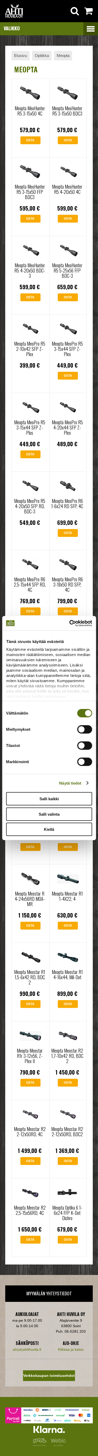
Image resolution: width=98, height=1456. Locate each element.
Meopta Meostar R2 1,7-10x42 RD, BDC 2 (67, 1055)
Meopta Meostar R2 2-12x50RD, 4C (30, 1132)
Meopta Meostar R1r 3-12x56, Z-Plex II (30, 1055)
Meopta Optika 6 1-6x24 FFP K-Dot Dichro (67, 1212)
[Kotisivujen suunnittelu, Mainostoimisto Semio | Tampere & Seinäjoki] (41, 1445)
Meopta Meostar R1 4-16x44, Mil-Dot (67, 974)
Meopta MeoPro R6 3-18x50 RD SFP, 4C (67, 584)
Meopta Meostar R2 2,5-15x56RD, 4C (30, 1210)
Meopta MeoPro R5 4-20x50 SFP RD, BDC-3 (29, 506)
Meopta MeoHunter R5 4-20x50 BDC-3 (29, 270)
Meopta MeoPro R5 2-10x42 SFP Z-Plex (29, 348)
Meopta (63, 55)
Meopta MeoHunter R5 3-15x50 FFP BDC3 (30, 191)
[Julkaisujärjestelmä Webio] (57, 1445)
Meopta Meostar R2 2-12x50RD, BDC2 (67, 1132)
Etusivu (20, 55)
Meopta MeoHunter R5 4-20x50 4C (67, 189)
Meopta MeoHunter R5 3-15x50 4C (30, 111)
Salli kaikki (49, 799)
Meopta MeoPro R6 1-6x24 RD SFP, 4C (67, 503)
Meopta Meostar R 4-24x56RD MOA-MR (30, 898)
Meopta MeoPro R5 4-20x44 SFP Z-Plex (67, 427)
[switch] (84, 729)
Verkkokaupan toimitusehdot (49, 1375)
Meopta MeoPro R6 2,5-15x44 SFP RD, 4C (30, 584)
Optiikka (42, 55)
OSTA (30, 140)
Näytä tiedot (70, 783)
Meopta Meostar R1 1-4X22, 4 (67, 896)
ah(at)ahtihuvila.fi (27, 1349)
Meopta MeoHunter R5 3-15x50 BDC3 (67, 111)
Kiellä (49, 829)
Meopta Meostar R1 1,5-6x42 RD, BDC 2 (29, 977)
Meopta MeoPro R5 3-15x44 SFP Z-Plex (67, 348)
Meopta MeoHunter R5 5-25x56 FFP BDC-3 (67, 270)
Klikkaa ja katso (71, 1349)
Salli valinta (49, 814)
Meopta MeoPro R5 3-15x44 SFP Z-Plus (29, 427)
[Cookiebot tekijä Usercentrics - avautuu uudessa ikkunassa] (70, 623)
